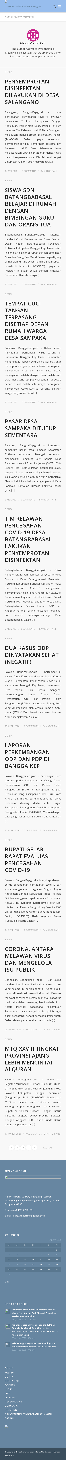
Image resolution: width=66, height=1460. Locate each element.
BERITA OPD (12, 1380)
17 (9, 1264)
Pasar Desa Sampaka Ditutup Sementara (30, 428)
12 (25, 1259)
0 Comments (29, 171)
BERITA (8, 71)
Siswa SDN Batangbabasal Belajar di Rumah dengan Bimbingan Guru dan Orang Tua (30, 207)
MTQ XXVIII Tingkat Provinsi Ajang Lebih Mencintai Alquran (32, 1059)
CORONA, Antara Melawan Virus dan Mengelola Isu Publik (29, 959)
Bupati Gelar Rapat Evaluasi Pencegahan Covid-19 (27, 860)
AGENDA (9, 1372)
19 (25, 1264)
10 (9, 1259)
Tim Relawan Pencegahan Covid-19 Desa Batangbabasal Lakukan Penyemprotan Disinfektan (28, 539)
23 (57, 1264)
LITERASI (10, 1397)
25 (17, 1269)
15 (49, 1259)
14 (41, 1259)
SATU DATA (11, 1405)
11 (17, 1259)
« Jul (7, 1281)
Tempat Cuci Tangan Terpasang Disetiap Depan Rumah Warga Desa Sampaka (27, 320)
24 (9, 1269)
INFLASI (9, 1389)
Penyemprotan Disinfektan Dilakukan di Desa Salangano (32, 92)
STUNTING (11, 1409)
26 (25, 1269)
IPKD (7, 1393)
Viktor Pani (50, 171)
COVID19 (10, 1385)
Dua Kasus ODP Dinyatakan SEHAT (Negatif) (32, 654)
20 (33, 1264)
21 (41, 1264)
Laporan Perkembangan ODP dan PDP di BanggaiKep (27, 755)
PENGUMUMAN (13, 1401)
